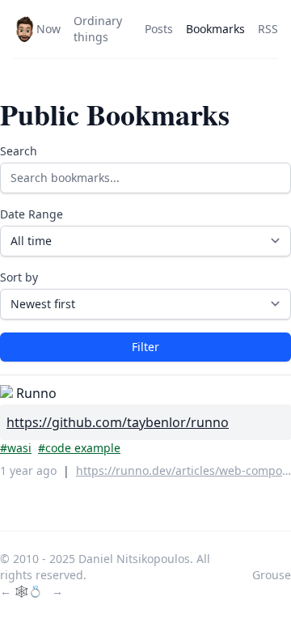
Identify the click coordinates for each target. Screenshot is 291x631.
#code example (79, 447)
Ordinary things (98, 28)
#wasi (16, 447)
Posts (159, 28)
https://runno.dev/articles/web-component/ (183, 470)
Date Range (31, 214)
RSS (268, 28)
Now (48, 28)
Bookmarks (215, 28)
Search (18, 151)
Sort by (19, 277)
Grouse (271, 574)
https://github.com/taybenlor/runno (117, 422)
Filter (145, 346)
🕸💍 (30, 591)
